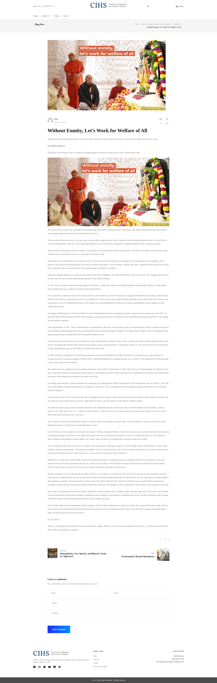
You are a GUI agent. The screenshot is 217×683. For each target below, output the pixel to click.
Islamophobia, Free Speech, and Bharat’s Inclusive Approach (83, 554)
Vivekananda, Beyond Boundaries (137, 556)
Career (66, 15)
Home (35, 15)
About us (46, 15)
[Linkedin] (54, 667)
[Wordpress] (59, 667)
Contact (56, 15)
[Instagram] (39, 667)
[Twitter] (44, 667)
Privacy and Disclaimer (100, 666)
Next (152, 553)
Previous (63, 551)
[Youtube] (49, 667)
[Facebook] (34, 667)
